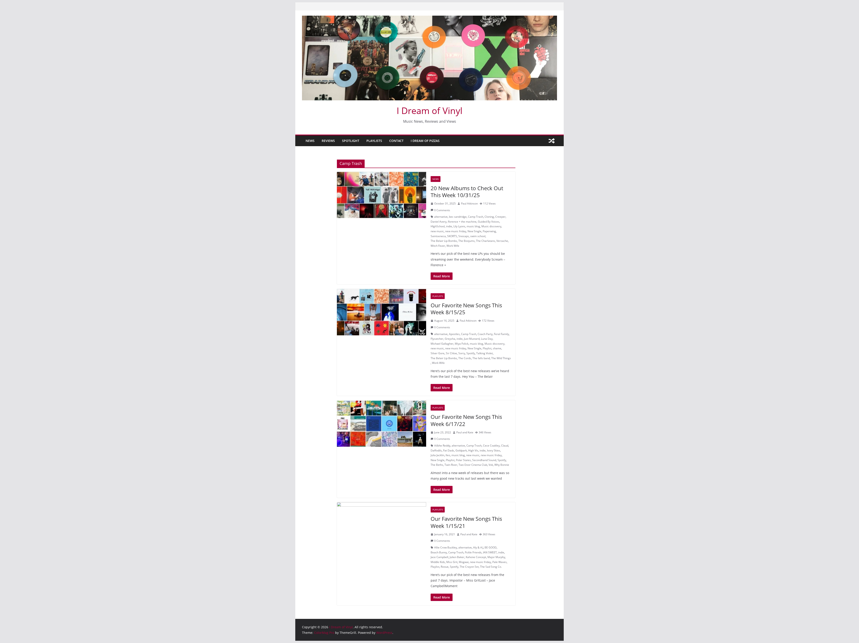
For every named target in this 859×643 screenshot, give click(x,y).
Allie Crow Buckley (445, 547)
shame (497, 348)
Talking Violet (484, 353)
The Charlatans (485, 241)
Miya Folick (461, 344)
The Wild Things (501, 358)
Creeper (500, 217)
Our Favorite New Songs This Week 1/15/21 (466, 522)
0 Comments (442, 210)
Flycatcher (437, 339)
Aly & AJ (478, 547)
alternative (441, 217)
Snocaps (463, 236)
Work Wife (453, 246)
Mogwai (464, 562)
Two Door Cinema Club (473, 465)
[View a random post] (551, 140)
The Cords (464, 358)
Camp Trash (475, 217)
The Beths (437, 465)
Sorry (461, 353)
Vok (491, 465)
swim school (477, 236)
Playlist (487, 348)
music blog (473, 226)
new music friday (455, 231)
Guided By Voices (488, 221)
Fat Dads (448, 450)
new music (437, 231)
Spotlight (350, 141)
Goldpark (461, 450)
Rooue (445, 567)
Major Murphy (496, 557)
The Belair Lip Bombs (444, 241)
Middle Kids (438, 562)
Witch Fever (438, 246)
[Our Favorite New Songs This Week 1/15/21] (381, 525)
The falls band (481, 358)
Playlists (374, 141)
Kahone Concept (476, 557)
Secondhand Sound (484, 460)
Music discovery (491, 226)
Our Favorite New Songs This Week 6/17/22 (466, 420)
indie (449, 226)
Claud (504, 445)
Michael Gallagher (442, 344)
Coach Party (485, 334)
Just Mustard (472, 339)
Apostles (454, 334)
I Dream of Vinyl (429, 110)
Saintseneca (438, 236)
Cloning (489, 217)
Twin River (450, 465)
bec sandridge (458, 217)
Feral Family (501, 334)
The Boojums (466, 241)
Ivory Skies (493, 450)
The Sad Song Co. (491, 567)
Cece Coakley (491, 445)
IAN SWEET (490, 552)
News (310, 141)
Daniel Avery (439, 221)
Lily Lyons (459, 226)
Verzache (502, 241)
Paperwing (489, 231)
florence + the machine (462, 221)
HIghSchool (438, 226)
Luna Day (487, 339)
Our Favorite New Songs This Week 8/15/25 (466, 308)
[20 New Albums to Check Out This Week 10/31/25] (381, 195)
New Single (474, 231)
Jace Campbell (439, 557)
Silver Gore (437, 353)
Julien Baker (457, 557)
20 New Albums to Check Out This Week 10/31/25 (467, 191)
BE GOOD (491, 547)
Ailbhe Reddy (442, 445)
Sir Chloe (451, 353)
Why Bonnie (501, 465)
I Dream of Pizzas (425, 141)
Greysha (450, 339)
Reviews (328, 141)
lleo (448, 455)
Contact (396, 141)
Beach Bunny (439, 552)
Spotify (470, 353)
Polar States (463, 460)
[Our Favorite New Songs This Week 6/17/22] (381, 423)
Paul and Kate (464, 432)
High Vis (473, 450)
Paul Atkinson (469, 203)
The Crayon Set (469, 567)
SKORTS (452, 236)
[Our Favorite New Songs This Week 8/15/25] (381, 312)
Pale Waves (499, 562)
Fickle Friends (473, 552)
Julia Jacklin (437, 455)
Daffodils (436, 450)
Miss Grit (451, 562)
